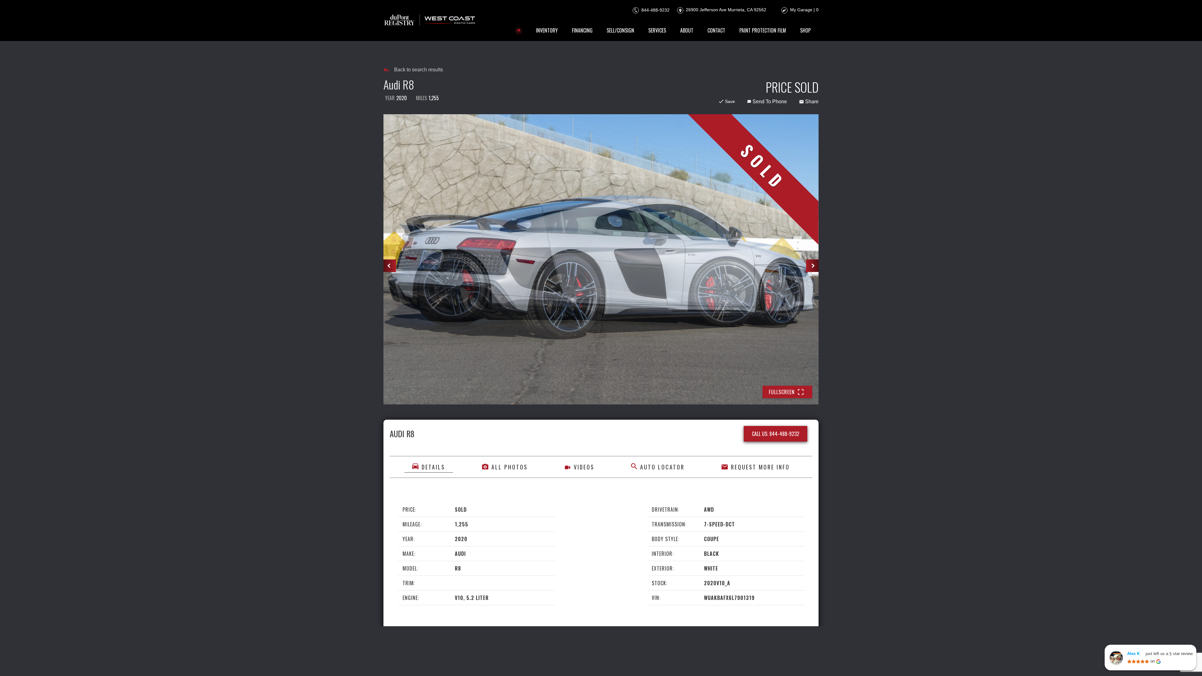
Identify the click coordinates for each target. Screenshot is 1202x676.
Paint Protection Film (762, 30)
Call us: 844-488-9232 (775, 433)
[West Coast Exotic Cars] (430, 20)
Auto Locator (662, 467)
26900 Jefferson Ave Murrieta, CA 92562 (725, 9)
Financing (582, 30)
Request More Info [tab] (760, 467)
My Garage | (804, 9)
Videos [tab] (584, 467)
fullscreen (782, 392)
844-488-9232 (655, 9)
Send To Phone (770, 101)
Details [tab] (433, 467)
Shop (805, 30)
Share (812, 101)
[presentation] (389, 265)
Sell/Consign (620, 30)
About (686, 30)
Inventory (547, 30)
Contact (716, 30)
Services (657, 30)
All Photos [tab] (509, 467)
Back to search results (418, 69)
